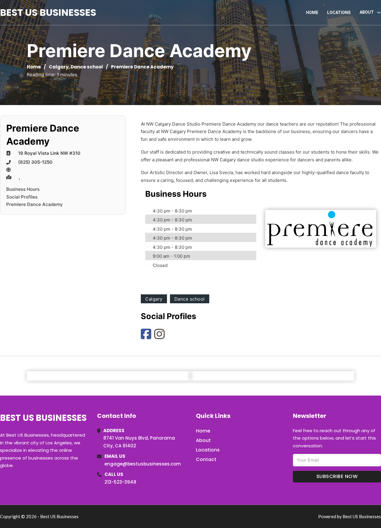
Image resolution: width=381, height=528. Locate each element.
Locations (339, 12)
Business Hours (23, 189)
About (203, 440)
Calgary (58, 67)
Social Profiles (22, 197)
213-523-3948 (120, 482)
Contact (206, 459)
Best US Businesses (48, 12)
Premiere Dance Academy (34, 204)
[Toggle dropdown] (379, 12)
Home (312, 12)
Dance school (87, 67)
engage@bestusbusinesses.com (142, 464)
